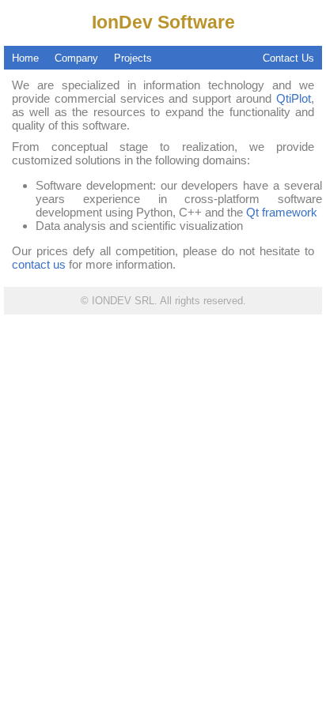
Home (25, 58)
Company (76, 58)
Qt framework (281, 212)
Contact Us (288, 58)
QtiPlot (293, 98)
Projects (133, 58)
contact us (39, 264)
